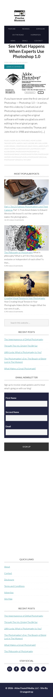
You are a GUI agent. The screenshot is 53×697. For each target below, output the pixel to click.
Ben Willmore (41, 143)
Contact (8, 573)
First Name (11, 398)
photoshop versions (13, 160)
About (7, 566)
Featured (25, 140)
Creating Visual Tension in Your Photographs (24, 298)
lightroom (35, 149)
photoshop (21, 152)
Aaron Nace (22, 143)
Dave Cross (33, 146)
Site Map (8, 599)
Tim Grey (27, 160)
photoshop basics (12, 154)
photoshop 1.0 (32, 152)
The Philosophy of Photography (18, 252)
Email (8, 426)
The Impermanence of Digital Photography (23, 339)
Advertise (9, 592)
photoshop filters (29, 154)
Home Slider (35, 140)
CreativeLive (21, 146)
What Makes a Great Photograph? (20, 368)
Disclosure (9, 579)
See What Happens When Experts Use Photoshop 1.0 (26, 51)
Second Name (12, 412)
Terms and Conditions (14, 586)
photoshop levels (19, 157)
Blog (18, 140)
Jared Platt (43, 146)
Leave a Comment (14, 67)
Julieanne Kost (23, 149)
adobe (31, 143)
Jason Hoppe (10, 149)
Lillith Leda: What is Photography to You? (23, 352)
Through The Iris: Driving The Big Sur (21, 345)
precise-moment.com (33, 20)
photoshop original (37, 157)
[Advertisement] (25, 500)
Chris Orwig (9, 146)
